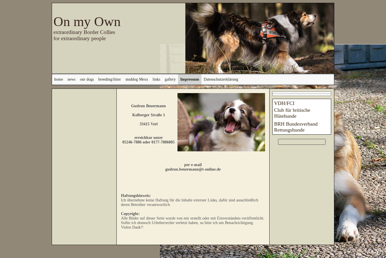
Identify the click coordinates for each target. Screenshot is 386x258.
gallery (170, 79)
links (156, 79)
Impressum (189, 79)
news (71, 79)
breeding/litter (109, 79)
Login (207, 252)
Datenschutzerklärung (221, 79)
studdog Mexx (136, 79)
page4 (197, 252)
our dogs (87, 79)
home (58, 79)
